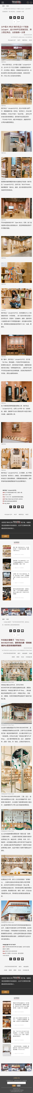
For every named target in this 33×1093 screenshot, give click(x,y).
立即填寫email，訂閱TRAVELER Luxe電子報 (17, 1080)
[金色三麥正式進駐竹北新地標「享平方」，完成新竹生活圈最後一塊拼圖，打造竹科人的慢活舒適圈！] (16, 1022)
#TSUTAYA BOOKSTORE (9, 653)
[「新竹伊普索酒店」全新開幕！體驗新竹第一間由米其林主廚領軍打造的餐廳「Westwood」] (16, 1050)
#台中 (19, 40)
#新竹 (19, 653)
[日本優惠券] (16, 612)
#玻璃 (13, 657)
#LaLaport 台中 (12, 40)
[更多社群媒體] (31, 2)
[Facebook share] (10, 17)
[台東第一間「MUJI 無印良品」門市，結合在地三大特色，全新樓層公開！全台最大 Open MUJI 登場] (16, 578)
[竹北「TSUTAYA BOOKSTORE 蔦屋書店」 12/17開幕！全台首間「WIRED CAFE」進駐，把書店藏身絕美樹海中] (16, 1036)
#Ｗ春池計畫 (29, 657)
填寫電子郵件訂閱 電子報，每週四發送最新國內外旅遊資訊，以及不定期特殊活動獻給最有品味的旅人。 (16, 525)
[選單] (3, 3)
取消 (19, 1085)
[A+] (18, 21)
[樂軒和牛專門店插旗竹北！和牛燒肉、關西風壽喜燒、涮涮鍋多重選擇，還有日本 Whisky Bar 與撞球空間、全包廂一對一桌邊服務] (16, 1007)
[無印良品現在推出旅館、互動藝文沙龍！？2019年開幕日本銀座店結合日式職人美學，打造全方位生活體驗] (16, 593)
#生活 (30, 40)
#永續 (30, 653)
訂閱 (5, 536)
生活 (7, 6)
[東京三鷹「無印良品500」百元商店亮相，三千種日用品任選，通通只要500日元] (16, 551)
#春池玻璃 (24, 653)
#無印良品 (24, 40)
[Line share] (22, 17)
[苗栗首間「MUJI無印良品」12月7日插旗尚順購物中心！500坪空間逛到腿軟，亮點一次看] (16, 564)
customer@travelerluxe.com (16, 1091)
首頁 (3, 6)
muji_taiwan (7, 503)
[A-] (14, 21)
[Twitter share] (14, 17)
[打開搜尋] (28, 2)
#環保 (17, 657)
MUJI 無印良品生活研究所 (10, 501)
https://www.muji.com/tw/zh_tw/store (14, 499)
